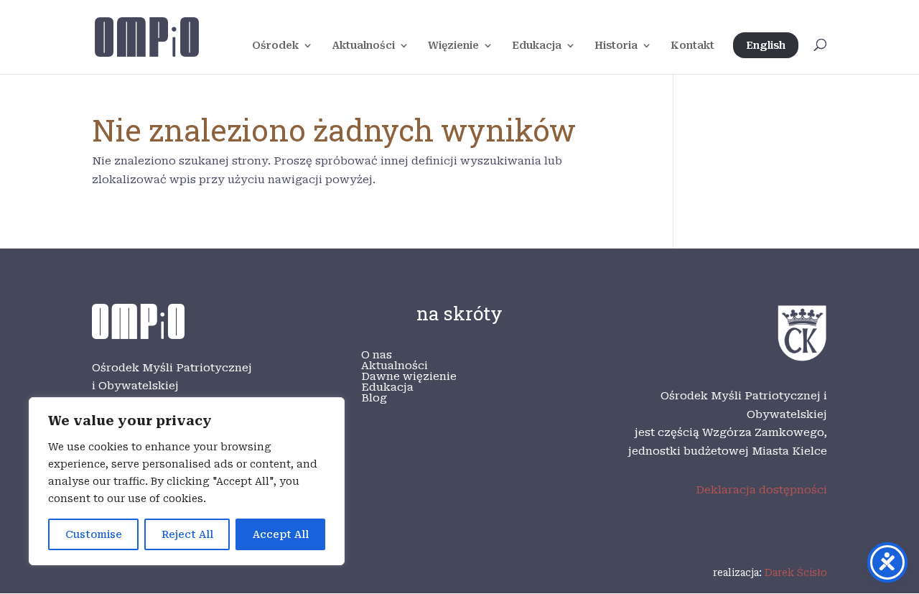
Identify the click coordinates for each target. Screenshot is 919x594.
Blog (374, 397)
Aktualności (363, 45)
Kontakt (692, 45)
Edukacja (536, 45)
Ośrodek (275, 45)
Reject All (187, 534)
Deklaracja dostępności (761, 489)
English (765, 45)
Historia (616, 45)
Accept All (281, 534)
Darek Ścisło (796, 572)
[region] (187, 481)
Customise (93, 534)
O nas (376, 354)
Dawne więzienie (409, 376)
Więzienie (453, 45)
